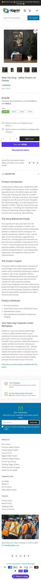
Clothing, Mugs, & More (10, 464)
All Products (6, 444)
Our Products (7, 487)
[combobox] (20, 17)
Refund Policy (7, 503)
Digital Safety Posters (9, 456)
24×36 (5, 112)
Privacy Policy (7, 500)
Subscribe (33, 422)
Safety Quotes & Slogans (11, 467)
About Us (5, 484)
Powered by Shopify (28, 564)
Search (35, 18)
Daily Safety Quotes (9, 490)
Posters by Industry (9, 461)
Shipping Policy (7, 506)
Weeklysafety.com (12, 545)
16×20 (22, 112)
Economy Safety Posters (11, 459)
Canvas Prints (7, 453)
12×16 (30, 112)
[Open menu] (37, 10)
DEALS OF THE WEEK (9, 470)
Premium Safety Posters (11, 447)
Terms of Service (8, 509)
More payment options (20, 150)
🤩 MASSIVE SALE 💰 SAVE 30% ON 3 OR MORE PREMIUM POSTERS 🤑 (20, 3)
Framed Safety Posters (10, 450)
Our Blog (5, 481)
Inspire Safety (16, 564)
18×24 (14, 112)
